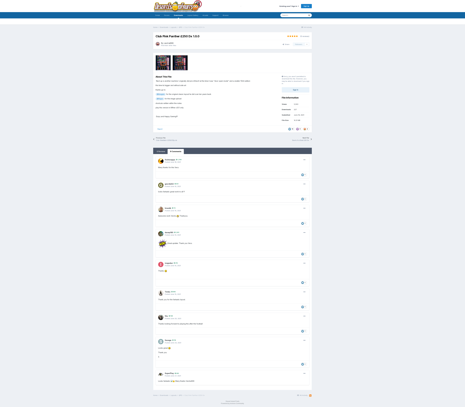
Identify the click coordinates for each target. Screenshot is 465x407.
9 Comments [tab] (175, 151)
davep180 (169, 232)
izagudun (169, 263)
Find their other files (168, 45)
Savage (168, 340)
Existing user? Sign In (288, 6)
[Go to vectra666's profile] (158, 44)
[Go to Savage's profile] (160, 341)
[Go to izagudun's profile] (160, 264)
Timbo (167, 292)
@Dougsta (160, 94)
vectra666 (169, 43)
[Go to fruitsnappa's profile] (160, 161)
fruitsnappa (170, 160)
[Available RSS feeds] (310, 395)
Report (160, 129)
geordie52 (169, 184)
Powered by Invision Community (232, 403)
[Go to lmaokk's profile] (160, 209)
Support (215, 15)
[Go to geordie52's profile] (160, 185)
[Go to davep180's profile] (160, 233)
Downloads (178, 15)
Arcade (205, 15)
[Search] (309, 15)
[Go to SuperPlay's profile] (160, 374)
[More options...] (304, 159)
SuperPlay (169, 373)
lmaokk (168, 208)
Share (286, 44)
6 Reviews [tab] (161, 151)
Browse (226, 15)
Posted (173, 162)
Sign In (295, 90)
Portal (157, 15)
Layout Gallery (192, 15)
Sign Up (306, 6)
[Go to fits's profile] (160, 317)
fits (166, 316)
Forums (167, 15)
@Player (160, 99)
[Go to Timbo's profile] (160, 293)
